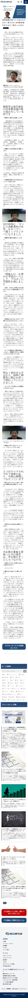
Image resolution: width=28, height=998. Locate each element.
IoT (22, 680)
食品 (20, 694)
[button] (26, 2)
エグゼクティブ (21, 685)
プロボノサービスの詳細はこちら (14, 647)
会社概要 (5, 945)
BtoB (12, 677)
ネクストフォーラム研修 (8, 964)
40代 (23, 683)
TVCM (18, 677)
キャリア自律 (7, 688)
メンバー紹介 (6, 949)
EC (4, 674)
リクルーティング (7, 957)
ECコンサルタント (13, 674)
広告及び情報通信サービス (10, 694)
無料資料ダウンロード (21, 2)
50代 (5, 685)
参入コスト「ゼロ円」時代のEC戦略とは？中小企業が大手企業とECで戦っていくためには (14, 888)
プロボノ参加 (12, 699)
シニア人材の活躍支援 (8, 982)
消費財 (5, 697)
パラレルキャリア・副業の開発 (10, 980)
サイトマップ (23, 988)
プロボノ (5, 961)
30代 (18, 683)
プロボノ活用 (21, 699)
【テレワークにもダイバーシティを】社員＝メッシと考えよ (14, 858)
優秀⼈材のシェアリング (8, 973)
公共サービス (16, 688)
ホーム (3, 988)
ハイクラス (11, 685)
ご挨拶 (4, 941)
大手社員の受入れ (7, 966)
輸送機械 (12, 697)
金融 (13, 691)
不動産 (23, 688)
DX (12, 680)
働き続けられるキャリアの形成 (10, 977)
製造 (5, 699)
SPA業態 (22, 674)
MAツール (6, 680)
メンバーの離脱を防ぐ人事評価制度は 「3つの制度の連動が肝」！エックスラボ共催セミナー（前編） (14, 729)
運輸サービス (20, 691)
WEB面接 (6, 677)
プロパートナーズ (7, 955)
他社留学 (11, 683)
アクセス (5, 947)
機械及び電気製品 (21, 697)
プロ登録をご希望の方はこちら (14, 920)
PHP (18, 680)
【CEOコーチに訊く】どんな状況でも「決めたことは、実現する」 (14, 800)
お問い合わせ (18, 2)
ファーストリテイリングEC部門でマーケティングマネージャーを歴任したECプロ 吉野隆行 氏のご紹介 (14, 771)
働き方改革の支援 (7, 984)
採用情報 (8, 988)
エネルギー (6, 691)
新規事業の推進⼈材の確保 (9, 975)
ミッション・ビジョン (8, 943)
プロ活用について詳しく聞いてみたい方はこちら (14, 912)
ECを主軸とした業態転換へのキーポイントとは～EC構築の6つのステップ (14, 830)
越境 (5, 683)
